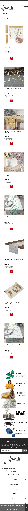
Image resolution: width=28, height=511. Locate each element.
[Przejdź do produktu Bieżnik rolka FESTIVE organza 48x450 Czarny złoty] (14, 77)
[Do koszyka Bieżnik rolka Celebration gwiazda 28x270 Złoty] (11, 143)
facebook (13, 475)
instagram (15, 475)
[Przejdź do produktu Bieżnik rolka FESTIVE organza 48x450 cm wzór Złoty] (14, 34)
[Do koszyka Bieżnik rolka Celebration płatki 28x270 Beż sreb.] (11, 186)
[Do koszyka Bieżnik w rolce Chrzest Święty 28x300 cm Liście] (11, 357)
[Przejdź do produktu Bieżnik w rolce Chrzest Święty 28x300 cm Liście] (14, 333)
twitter (8, 475)
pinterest (11, 475)
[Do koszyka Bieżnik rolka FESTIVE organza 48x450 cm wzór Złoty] (11, 58)
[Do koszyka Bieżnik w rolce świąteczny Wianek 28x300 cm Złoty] (11, 314)
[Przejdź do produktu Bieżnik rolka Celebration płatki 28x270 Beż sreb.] (14, 162)
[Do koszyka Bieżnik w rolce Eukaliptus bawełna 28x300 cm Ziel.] (11, 229)
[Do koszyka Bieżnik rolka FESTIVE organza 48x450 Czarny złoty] (11, 100)
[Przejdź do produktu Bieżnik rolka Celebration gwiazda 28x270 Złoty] (14, 119)
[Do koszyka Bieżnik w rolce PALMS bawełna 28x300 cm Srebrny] (11, 271)
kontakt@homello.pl (10, 468)
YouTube (18, 475)
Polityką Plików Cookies (11, 506)
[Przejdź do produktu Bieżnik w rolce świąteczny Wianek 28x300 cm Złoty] (14, 290)
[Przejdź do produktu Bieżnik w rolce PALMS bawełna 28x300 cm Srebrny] (14, 247)
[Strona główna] (7, 8)
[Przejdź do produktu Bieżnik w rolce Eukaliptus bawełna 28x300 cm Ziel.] (14, 205)
